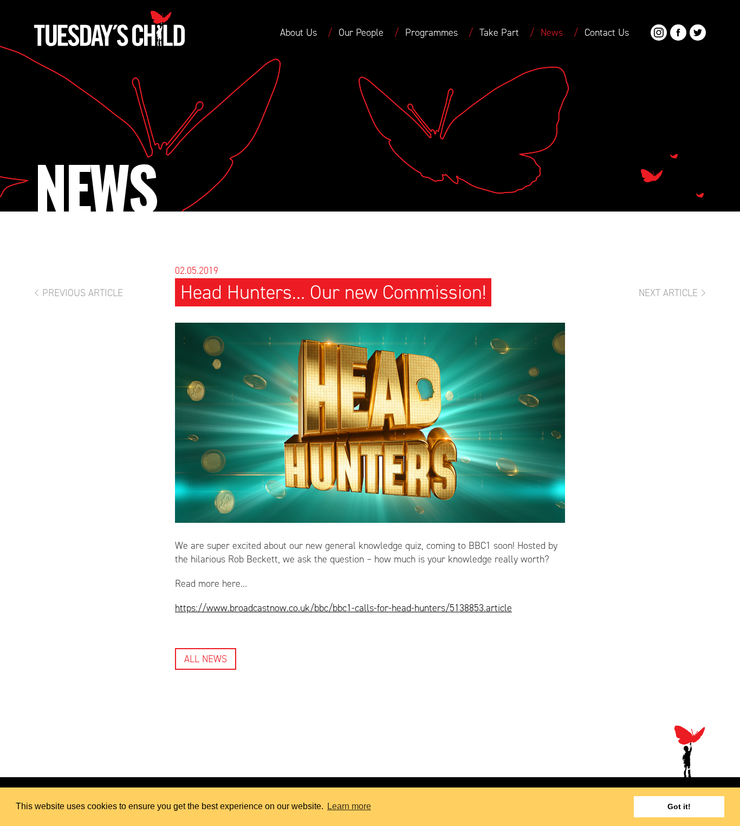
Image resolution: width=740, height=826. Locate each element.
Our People (361, 32)
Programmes (431, 32)
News (552, 32)
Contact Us (607, 32)
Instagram (659, 32)
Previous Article (82, 292)
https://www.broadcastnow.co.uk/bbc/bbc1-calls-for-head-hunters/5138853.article (343, 607)
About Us (298, 32)
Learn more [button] (349, 806)
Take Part (499, 32)
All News (205, 658)
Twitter (698, 32)
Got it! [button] (679, 806)
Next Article (668, 292)
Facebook (678, 32)
